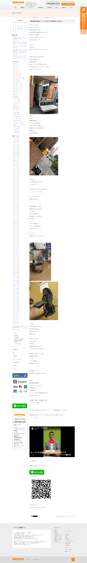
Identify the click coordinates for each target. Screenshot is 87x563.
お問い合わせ (16, 362)
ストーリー (15, 346)
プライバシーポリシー (17, 359)
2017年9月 (15, 308)
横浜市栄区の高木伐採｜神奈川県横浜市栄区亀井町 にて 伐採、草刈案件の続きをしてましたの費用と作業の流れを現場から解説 (20, 51)
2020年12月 (15, 241)
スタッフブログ (68, 549)
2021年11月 (15, 219)
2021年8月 (15, 225)
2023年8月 (15, 176)
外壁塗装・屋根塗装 (18, 340)
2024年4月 (15, 160)
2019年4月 (15, 270)
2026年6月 (15, 142)
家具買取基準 (15, 114)
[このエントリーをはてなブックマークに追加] (31, 516)
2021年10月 (15, 221)
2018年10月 (15, 282)
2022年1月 (15, 215)
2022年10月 (15, 197)
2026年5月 (15, 144)
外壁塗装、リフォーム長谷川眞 (19, 124)
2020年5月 (15, 252)
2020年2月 (15, 256)
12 (19, 26)
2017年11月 (15, 304)
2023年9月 (15, 174)
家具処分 (14, 69)
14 (24, 26)
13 (22, 26)
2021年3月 (15, 235)
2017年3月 (15, 321)
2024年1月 (15, 166)
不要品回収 (15, 126)
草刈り (14, 110)
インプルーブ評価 (33, 417)
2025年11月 (15, 156)
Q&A (14, 352)
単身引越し (15, 102)
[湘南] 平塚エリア (16, 73)
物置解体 (15, 104)
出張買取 (14, 112)
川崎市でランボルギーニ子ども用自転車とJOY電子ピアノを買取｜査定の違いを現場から (20, 46)
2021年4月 (15, 233)
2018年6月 (15, 290)
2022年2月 (15, 213)
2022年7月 (15, 203)
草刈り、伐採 (15, 100)
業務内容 (55, 530)
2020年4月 (15, 254)
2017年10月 (15, 306)
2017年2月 (15, 323)
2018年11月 (15, 280)
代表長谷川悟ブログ (16, 122)
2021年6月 (15, 229)
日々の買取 (16, 337)
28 (24, 29)
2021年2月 (15, 237)
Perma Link (72, 516)
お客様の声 (15, 349)
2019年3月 (15, 272)
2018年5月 (15, 292)
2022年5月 (15, 207)
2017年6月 (15, 315)
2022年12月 (15, 193)
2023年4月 (15, 184)
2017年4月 (15, 319)
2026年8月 (15, 138)
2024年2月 (15, 164)
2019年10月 (15, 258)
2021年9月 (15, 223)
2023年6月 (15, 180)
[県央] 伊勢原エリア (16, 84)
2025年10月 (15, 158)
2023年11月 (15, 170)
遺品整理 (14, 106)
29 (26, 29)
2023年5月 (15, 182)
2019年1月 (15, 276)
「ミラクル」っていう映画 (35, 191)
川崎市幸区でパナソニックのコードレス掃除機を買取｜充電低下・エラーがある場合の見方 (20, 38)
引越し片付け (15, 65)
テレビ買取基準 (16, 118)
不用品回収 (15, 80)
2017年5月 (15, 317)
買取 (14, 63)
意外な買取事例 (16, 116)
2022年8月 (15, 201)
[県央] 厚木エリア (16, 88)
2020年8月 (15, 245)
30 (13, 30)
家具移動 (14, 94)
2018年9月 (15, 284)
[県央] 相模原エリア (16, 86)
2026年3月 (15, 148)
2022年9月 (15, 199)
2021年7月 (15, 227)
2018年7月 (15, 288)
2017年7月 (15, 313)
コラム (14, 368)
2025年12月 (15, 154)
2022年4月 (15, 209)
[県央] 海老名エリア (16, 90)
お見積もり (15, 365)
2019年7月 (15, 264)
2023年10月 (15, 172)
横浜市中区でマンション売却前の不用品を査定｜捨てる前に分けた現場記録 (20, 42)
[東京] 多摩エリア (16, 82)
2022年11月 (15, 195)
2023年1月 (15, 191)
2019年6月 (15, 266)
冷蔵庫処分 (15, 132)
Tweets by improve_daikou (17, 408)
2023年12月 (15, 168)
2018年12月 (15, 278)
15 (26, 26)
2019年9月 (15, 260)
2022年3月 (15, 211)
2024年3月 (15, 162)
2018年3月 (15, 296)
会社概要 (15, 356)
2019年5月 (15, 268)
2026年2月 (15, 150)
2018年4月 (15, 294)
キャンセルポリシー (17, 330)
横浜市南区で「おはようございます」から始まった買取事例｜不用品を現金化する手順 (20, 57)
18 (17, 28)
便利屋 (14, 96)
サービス (15, 333)
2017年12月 (15, 302)
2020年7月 (15, 247)
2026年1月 (15, 152)
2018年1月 (15, 300)
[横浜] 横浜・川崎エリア (17, 78)
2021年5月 (15, 231)
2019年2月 (15, 274)
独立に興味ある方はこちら (35, 504)
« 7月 (16, 32)
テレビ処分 (15, 128)
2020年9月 (15, 243)
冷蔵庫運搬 (15, 108)
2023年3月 (15, 186)
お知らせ (14, 71)
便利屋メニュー (17, 342)
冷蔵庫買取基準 (16, 120)
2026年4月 (15, 146)
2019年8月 (15, 262)
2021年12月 (15, 217)
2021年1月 (15, 239)
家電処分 (14, 67)
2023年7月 (15, 178)
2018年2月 (15, 298)
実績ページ (67, 551)
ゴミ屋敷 (15, 130)
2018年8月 (15, 286)
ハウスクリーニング (18, 343)
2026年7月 (15, 140)
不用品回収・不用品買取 (18, 339)
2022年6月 (15, 205)
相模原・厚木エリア (16, 92)
